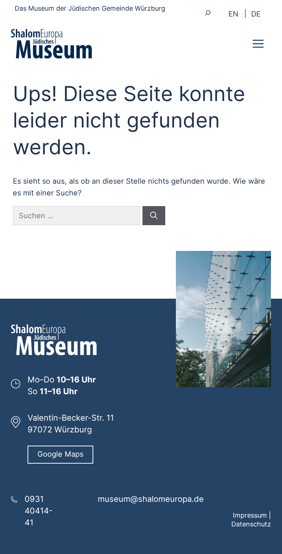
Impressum (250, 515)
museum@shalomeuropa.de (151, 499)
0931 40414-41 (39, 510)
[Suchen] (153, 215)
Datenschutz (251, 524)
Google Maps (60, 454)
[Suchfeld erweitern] (208, 12)
